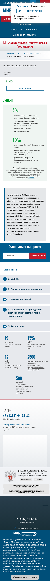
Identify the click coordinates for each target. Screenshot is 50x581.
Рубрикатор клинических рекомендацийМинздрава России (26, 491)
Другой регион (34, 11)
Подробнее (26, 479)
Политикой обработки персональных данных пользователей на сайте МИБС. (23, 553)
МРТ (29, 342)
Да (20, 11)
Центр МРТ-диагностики (16, 424)
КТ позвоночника (31, 53)
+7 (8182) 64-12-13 (16, 415)
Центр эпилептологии (24, 35)
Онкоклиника (25, 24)
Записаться (25, 88)
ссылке (31, 178)
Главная (10, 53)
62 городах (10, 344)
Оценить (38, 479)
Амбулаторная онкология (24, 29)
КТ (19, 53)
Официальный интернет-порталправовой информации (26, 486)
